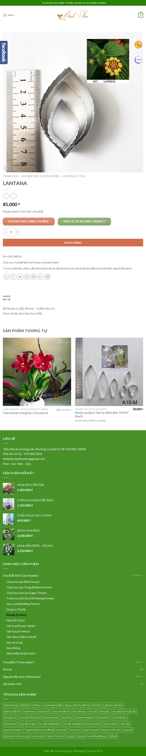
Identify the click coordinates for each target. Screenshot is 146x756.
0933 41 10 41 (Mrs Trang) (91, 3)
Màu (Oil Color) (15, 620)
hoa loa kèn (104, 717)
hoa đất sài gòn (28, 723)
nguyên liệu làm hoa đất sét (40, 729)
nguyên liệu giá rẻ (122, 268)
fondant (43, 268)
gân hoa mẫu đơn (114, 705)
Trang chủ (10, 176)
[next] (143, 383)
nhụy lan (128, 729)
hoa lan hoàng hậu (84, 717)
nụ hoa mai (38, 736)
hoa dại (93, 711)
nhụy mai (9, 736)
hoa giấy (104, 711)
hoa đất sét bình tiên (49, 723)
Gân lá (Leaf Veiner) (18, 631)
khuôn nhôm (105, 268)
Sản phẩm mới (12, 684)
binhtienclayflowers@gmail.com (24, 458)
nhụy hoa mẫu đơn (110, 729)
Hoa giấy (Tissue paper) (18, 662)
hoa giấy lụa (10, 717)
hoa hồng (67, 717)
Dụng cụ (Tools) (15, 609)
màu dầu (125, 723)
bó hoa (36, 705)
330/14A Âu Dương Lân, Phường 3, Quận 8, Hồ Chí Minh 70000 (44, 449)
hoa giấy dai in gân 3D (124, 711)
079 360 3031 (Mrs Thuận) (59, 3)
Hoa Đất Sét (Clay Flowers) (41, 176)
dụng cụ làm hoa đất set (77, 705)
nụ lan (50, 736)
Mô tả (6, 299)
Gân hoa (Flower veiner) (20, 626)
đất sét (34, 268)
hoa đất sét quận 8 (72, 723)
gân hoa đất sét (12, 711)
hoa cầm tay (79, 711)
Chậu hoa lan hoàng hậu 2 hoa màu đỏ (25, 413)
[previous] (3, 383)
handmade (29, 711)
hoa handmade (50, 717)
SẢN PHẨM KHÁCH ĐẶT (21, 653)
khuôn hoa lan (67, 268)
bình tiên (17, 268)
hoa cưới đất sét (61, 711)
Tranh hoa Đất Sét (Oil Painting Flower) (30, 598)
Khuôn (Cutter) (74, 176)
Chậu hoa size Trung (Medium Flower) (29, 587)
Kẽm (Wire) (13, 648)
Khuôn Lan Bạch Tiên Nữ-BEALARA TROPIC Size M (102, 414)
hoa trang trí (10, 723)
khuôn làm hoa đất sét (86, 268)
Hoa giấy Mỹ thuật (29, 717)
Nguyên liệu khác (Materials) (21, 676)
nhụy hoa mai (90, 729)
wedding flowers (97, 736)
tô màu (81, 736)
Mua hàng (73, 242)
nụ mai (60, 736)
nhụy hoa (75, 729)
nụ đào (71, 736)
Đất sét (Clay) (14, 642)
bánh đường (10, 705)
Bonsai (7, 669)
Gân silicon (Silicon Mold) (21, 637)
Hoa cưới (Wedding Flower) (23, 603)
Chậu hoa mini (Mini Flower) (23, 581)
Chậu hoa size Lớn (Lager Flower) (26, 592)
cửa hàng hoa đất (52, 705)
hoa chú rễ (43, 711)
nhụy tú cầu (23, 736)
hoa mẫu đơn (120, 717)
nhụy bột (62, 729)
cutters (26, 268)
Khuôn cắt (53, 268)
